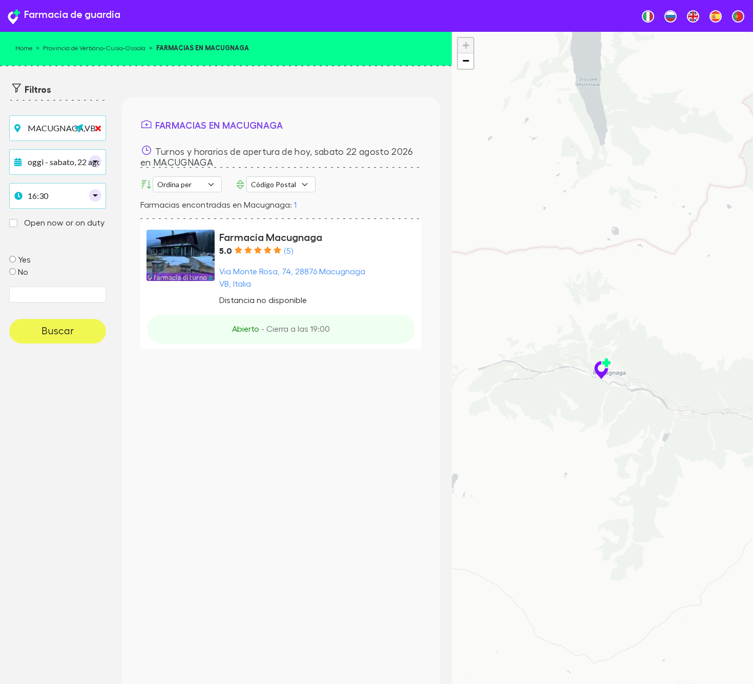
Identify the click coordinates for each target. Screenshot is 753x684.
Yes (24, 260)
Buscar (57, 331)
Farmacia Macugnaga (270, 237)
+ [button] (466, 45)
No (23, 272)
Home (23, 48)
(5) (288, 251)
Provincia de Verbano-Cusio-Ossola (94, 48)
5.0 (225, 251)
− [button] (466, 60)
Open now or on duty (64, 223)
